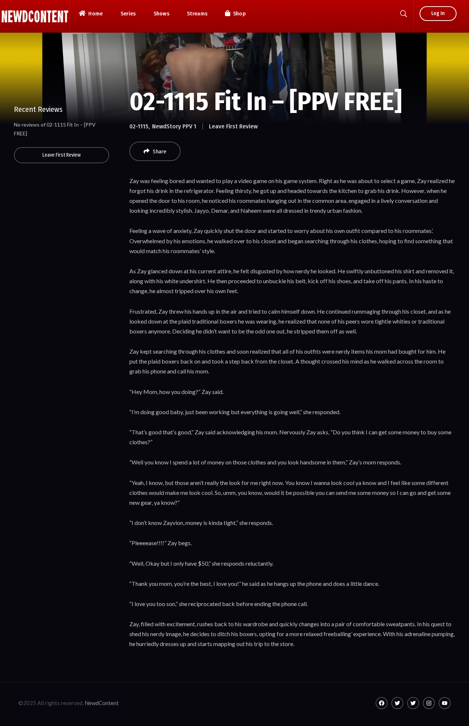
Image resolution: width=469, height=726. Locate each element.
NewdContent (102, 703)
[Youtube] (445, 703)
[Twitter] (397, 703)
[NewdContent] (35, 16)
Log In (438, 13)
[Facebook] (382, 703)
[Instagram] (429, 703)
